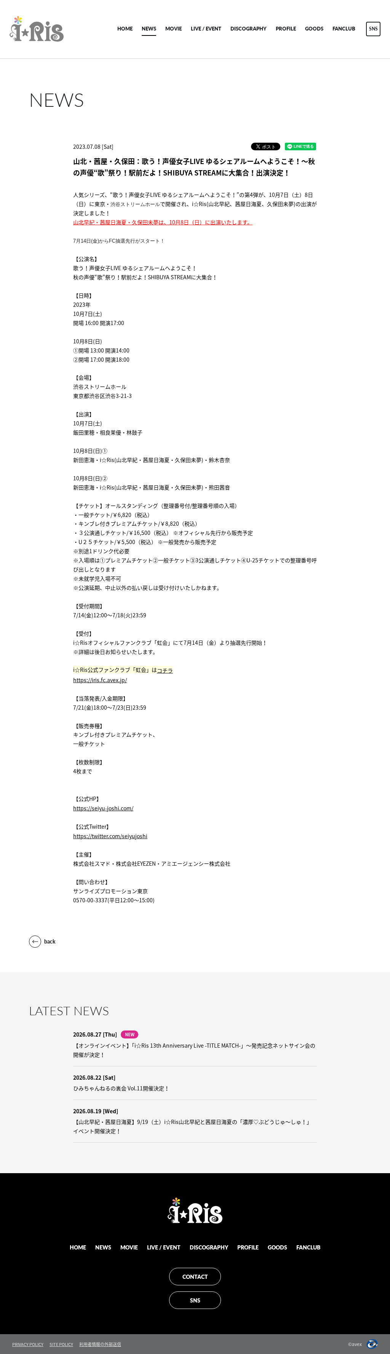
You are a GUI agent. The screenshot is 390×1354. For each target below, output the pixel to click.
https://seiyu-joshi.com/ (103, 808)
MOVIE (173, 28)
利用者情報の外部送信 (100, 1344)
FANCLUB (343, 28)
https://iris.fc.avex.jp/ (100, 680)
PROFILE (286, 28)
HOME (125, 28)
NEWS (149, 28)
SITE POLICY (61, 1344)
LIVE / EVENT (206, 28)
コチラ (165, 670)
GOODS (314, 28)
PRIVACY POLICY (27, 1344)
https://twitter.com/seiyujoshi (110, 836)
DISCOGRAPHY (248, 28)
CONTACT (195, 1276)
